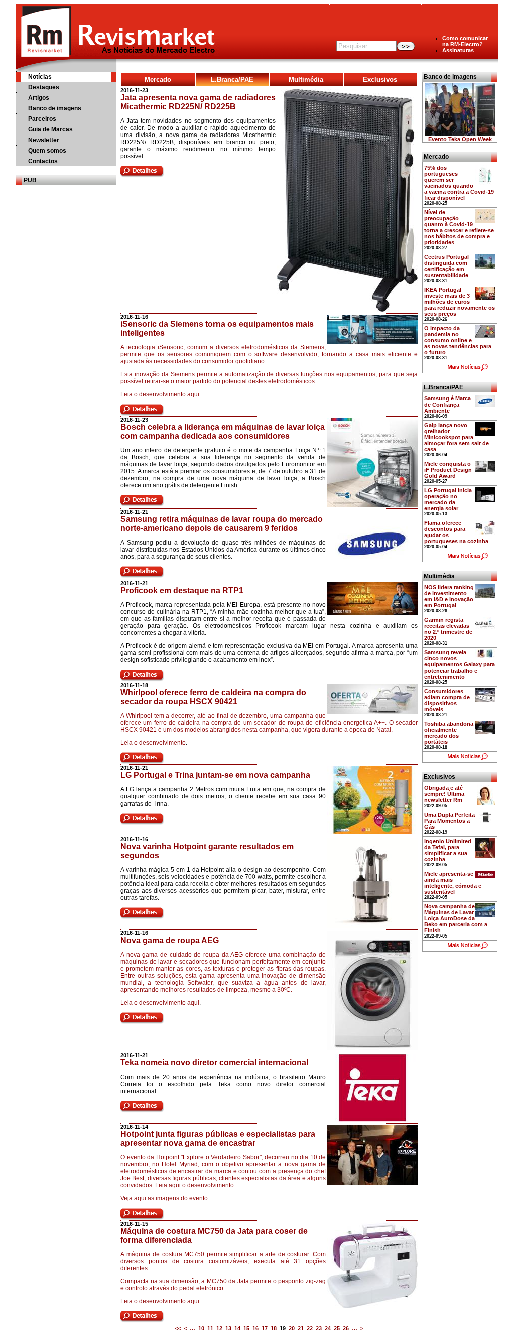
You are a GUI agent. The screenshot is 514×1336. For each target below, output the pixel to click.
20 (292, 1328)
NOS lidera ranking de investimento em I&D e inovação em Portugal (449, 596)
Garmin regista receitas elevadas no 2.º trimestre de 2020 (448, 629)
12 (219, 1328)
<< (178, 1328)
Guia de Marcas (50, 129)
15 (246, 1328)
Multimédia (306, 79)
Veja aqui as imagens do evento (164, 1198)
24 (328, 1328)
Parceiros (42, 118)
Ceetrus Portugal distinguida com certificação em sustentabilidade (446, 266)
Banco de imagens (54, 108)
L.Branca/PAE (232, 79)
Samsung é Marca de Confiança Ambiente (447, 404)
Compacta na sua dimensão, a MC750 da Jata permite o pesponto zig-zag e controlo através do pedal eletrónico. (223, 1285)
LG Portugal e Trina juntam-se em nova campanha (215, 775)
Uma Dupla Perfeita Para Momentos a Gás (449, 821)
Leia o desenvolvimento (153, 742)
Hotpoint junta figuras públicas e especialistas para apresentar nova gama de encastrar (217, 1138)
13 (228, 1328)
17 (265, 1328)
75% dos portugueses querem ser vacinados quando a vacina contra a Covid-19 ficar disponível (459, 183)
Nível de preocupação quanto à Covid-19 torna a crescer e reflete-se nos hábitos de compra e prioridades (459, 227)
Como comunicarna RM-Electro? (465, 41)
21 (301, 1328)
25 (337, 1328)
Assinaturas (458, 50)
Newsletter (43, 140)
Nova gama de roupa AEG (169, 940)
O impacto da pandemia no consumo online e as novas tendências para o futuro (457, 340)
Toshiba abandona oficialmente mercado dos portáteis (448, 733)
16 (255, 1328)
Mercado (158, 79)
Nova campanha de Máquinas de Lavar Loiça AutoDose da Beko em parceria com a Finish (455, 918)
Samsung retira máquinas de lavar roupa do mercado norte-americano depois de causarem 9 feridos (221, 523)
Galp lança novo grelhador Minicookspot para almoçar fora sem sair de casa (456, 437)
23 (319, 1328)
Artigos (38, 97)
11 (210, 1328)
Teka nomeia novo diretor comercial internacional (214, 1062)
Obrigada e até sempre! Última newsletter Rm (444, 794)
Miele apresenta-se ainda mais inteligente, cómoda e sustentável (452, 883)
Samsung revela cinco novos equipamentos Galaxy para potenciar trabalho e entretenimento (459, 664)
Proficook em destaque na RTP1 (181, 590)
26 (346, 1328)
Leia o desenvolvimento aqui (159, 394)
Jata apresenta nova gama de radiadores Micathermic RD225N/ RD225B (198, 102)
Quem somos (47, 150)
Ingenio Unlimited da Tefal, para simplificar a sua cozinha (447, 850)
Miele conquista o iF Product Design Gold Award (448, 470)
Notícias (40, 76)
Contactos (43, 161)
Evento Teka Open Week (460, 139)
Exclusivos (380, 79)
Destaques (43, 87)
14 (237, 1328)
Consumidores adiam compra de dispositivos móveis (447, 700)
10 (201, 1328)
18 (274, 1328)
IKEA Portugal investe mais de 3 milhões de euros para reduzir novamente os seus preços (459, 302)
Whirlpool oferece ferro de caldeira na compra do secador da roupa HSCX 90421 (213, 697)
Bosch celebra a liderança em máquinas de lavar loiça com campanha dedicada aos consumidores (222, 431)
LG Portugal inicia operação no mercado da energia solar (448, 499)
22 (310, 1328)
